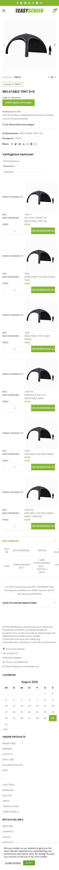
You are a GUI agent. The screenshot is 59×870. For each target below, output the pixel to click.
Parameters (9, 166)
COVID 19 (7, 754)
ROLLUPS (7, 795)
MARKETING (9, 743)
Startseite (6, 77)
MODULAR (7, 790)
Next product (55, 77)
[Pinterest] (25, 3)
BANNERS (7, 748)
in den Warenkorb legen (43, 231)
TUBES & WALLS (10, 811)
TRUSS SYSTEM (10, 806)
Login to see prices (11, 97)
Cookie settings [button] (13, 863)
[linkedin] (29, 3)
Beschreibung (10, 540)
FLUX (5, 770)
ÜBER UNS (7, 826)
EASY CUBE (8, 759)
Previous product (48, 77)
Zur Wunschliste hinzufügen (19, 124)
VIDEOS (6, 837)
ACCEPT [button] (29, 863)
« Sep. (5, 729)
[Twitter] (21, 3)
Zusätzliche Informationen (19, 603)
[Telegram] (37, 3)
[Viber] (41, 3)
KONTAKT (8, 842)
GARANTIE (8, 831)
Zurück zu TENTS (12, 84)
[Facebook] (17, 3)
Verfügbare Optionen (18, 102)
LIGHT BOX (8, 784)
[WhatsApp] (33, 3)
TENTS (17, 77)
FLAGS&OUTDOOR (12, 765)
